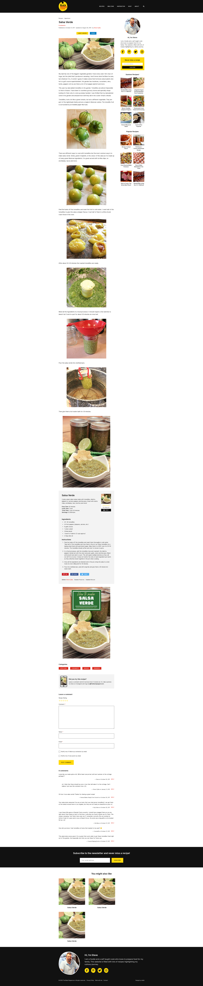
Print (107, 510)
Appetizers (67, 18)
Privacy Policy (90, 980)
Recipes (101, 6)
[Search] (143, 6)
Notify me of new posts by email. (71, 756)
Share (93, 33)
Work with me (98, 980)
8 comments (62, 25)
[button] (103, 505)
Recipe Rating (63, 698)
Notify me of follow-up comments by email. (74, 751)
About (137, 6)
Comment (62, 704)
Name (61, 732)
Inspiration (121, 6)
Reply (112, 779)
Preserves (97, 668)
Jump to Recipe (82, 33)
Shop (130, 6)
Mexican (86, 668)
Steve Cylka (97, 27)
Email (61, 741)
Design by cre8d (140, 980)
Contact (105, 980)
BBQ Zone (111, 6)
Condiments (75, 668)
